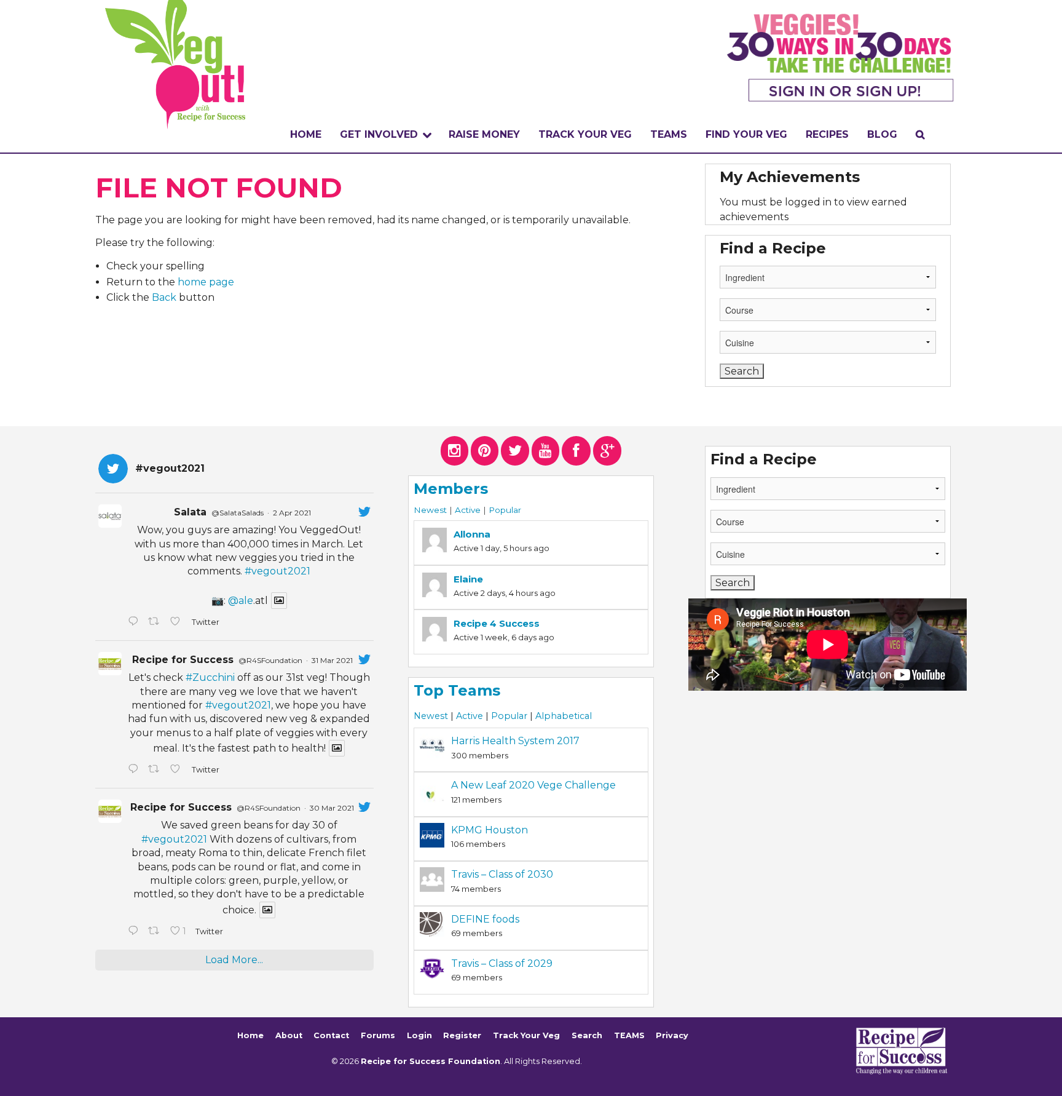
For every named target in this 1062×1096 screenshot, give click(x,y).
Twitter (205, 622)
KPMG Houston (489, 830)
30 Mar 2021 (332, 807)
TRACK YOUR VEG (585, 134)
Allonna (472, 534)
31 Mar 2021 (332, 660)
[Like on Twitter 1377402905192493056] (178, 770)
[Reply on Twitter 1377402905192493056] (135, 770)
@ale (240, 600)
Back (164, 297)
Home (305, 134)
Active (468, 510)
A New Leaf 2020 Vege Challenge (533, 785)
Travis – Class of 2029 (502, 963)
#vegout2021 (277, 571)
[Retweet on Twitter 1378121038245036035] (156, 622)
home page (206, 282)
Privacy (672, 1035)
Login (419, 1035)
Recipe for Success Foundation (430, 1061)
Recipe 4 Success (497, 623)
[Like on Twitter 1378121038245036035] (178, 622)
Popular (505, 510)
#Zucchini (210, 677)
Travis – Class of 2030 (502, 874)
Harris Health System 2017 (515, 741)
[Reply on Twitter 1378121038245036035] (135, 622)
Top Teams (457, 690)
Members (451, 489)
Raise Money (484, 134)
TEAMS (668, 134)
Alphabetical (563, 715)
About (288, 1035)
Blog (882, 134)
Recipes (827, 134)
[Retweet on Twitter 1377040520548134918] (156, 931)
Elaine (468, 579)
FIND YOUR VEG (746, 134)
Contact (331, 1035)
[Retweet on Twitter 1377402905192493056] (156, 770)
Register (462, 1035)
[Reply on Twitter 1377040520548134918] (135, 931)
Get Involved (379, 134)
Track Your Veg (526, 1035)
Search (587, 1035)
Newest (430, 510)
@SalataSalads (237, 512)
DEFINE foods (485, 919)
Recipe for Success (183, 659)
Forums (378, 1035)
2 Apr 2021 (292, 512)
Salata (190, 512)
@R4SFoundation (270, 660)
